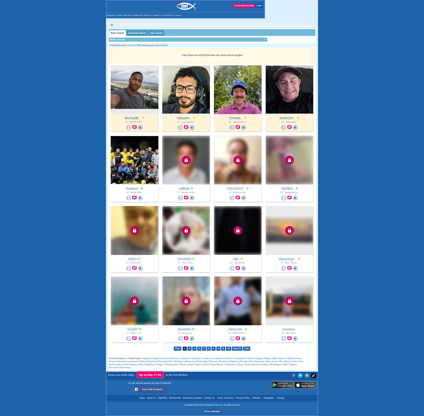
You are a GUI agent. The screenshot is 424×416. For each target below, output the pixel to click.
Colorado (195, 358)
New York (297, 361)
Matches (127, 15)
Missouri (213, 361)
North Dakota (130, 364)
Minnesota (190, 361)
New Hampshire (256, 361)
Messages (111, 15)
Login (259, 5)
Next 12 (237, 348)
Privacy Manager (212, 411)
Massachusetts (165, 361)
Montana (223, 361)
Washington (275, 364)
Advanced (137, 33)
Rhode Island (186, 364)
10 (228, 348)
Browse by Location (192, 398)
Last (246, 348)
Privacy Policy (243, 398)
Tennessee (230, 364)
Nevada (243, 361)
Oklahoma (150, 364)
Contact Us (209, 398)
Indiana (290, 358)
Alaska (156, 358)
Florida (249, 358)
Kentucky (122, 361)
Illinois (282, 358)
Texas (240, 364)
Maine (142, 361)
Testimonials (175, 398)
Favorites (167, 15)
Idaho (274, 358)
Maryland (151, 361)
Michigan (178, 361)
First (177, 348)
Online (146, 15)
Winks (119, 15)
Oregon (159, 364)
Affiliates (256, 398)
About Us (151, 398)
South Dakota (216, 364)
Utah (247, 364)
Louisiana (133, 361)
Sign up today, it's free (150, 374)
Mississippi (202, 361)
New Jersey (271, 361)
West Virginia (289, 364)
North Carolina (115, 364)
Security (281, 398)
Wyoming (124, 367)
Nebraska (233, 361)
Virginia (264, 364)
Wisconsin (114, 367)
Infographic (269, 398)
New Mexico (285, 361)
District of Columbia (235, 358)
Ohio (140, 364)
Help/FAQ (162, 398)
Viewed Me (137, 15)
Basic (117, 33)
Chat (177, 15)
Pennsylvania (171, 364)
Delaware (219, 358)
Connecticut (207, 358)
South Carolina (201, 364)
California (185, 358)
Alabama (146, 358)
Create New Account (244, 5)
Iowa (298, 358)
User (156, 33)
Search (156, 15)
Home (142, 398)
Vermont (255, 364)
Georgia (258, 358)
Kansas (112, 361)
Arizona (164, 358)
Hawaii (267, 358)
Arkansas (174, 358)
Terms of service (225, 398)
